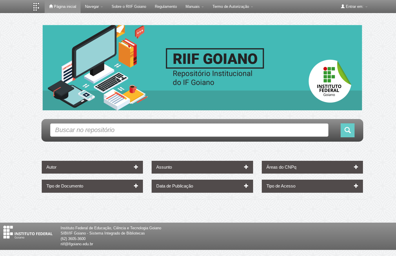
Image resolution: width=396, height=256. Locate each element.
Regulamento (166, 6)
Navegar (92, 6)
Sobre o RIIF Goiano (129, 6)
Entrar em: (355, 6)
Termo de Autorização (231, 6)
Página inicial (64, 6)
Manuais (193, 6)
